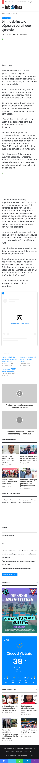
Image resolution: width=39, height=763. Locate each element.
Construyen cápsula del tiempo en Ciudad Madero (28, 359)
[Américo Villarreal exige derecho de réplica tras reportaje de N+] (10, 699)
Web (3, 543)
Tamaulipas (18, 752)
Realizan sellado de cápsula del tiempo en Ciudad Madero (9, 359)
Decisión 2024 (28, 752)
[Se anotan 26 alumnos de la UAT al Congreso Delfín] (29, 723)
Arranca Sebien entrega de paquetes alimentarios (9, 482)
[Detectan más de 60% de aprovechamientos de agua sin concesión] (29, 449)
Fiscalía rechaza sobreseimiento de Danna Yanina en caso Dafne (29, 709)
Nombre (5, 527)
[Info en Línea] (13, 7)
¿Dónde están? (22, 755)
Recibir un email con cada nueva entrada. (17, 568)
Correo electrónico (8, 535)
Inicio (7, 752)
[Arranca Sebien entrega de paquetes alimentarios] (10, 473)
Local (12, 752)
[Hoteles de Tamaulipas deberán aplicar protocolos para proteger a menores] (29, 473)
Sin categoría (12, 13)
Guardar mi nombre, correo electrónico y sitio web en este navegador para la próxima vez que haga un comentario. (19, 554)
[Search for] (36, 8)
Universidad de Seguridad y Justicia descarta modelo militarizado (9, 459)
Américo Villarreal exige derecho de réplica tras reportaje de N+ (10, 708)
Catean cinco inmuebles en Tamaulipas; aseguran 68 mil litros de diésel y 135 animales (10, 734)
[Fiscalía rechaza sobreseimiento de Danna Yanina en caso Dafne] (29, 699)
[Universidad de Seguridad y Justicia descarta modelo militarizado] (10, 449)
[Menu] (3, 8)
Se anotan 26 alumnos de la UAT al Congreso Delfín (29, 732)
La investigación (11, 755)
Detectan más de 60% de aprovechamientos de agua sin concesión (28, 458)
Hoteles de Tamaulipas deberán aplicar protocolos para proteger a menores (28, 483)
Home (5, 13)
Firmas (31, 755)
